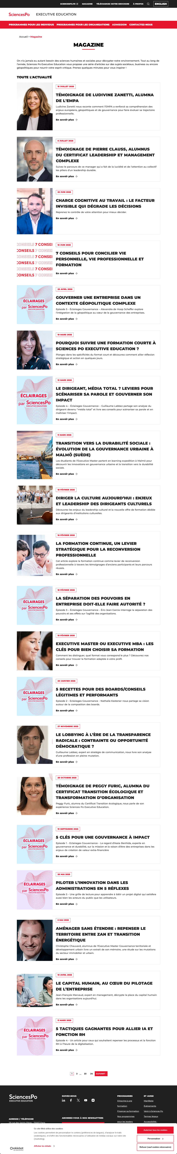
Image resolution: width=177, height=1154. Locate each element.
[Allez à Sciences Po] (31, 1098)
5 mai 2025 (63, 920)
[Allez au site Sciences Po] (19, 15)
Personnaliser (154, 1139)
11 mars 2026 (64, 435)
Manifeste (148, 1101)
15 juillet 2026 (66, 86)
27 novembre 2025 (68, 726)
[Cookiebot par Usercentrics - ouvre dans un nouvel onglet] (16, 1149)
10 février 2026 (66, 635)
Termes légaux (151, 1116)
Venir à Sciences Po (153, 1111)
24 (91, 1073)
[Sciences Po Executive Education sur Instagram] (93, 1100)
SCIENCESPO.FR (67, 4)
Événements (150, 1106)
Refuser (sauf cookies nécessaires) (155, 1147)
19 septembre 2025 (68, 829)
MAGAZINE (87, 4)
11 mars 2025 (64, 1020)
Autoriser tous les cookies (155, 1130)
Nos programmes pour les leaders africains (125, 1121)
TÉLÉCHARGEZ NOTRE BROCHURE (112, 4)
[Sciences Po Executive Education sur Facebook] (71, 1100)
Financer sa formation (128, 1111)
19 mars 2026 (65, 334)
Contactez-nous (141, 24)
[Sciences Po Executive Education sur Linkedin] (63, 1100)
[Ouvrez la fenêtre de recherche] (148, 4)
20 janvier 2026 (66, 681)
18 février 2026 (66, 489)
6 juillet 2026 (65, 140)
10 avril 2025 (65, 975)
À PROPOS (138, 4)
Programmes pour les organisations (83, 24)
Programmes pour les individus (31, 24)
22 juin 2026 (64, 192)
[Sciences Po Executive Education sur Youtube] (85, 1100)
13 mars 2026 (65, 380)
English (161, 3)
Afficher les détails (42, 1146)
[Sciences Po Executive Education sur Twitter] (78, 1100)
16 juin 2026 (64, 245)
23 (85, 1073)
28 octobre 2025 (67, 777)
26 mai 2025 (64, 874)
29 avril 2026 (65, 289)
